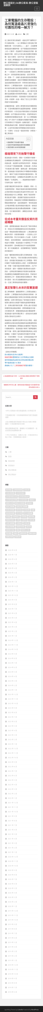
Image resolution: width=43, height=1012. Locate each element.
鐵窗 (17, 530)
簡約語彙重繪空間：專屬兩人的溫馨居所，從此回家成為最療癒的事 (21, 429)
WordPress (35, 1010)
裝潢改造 (11, 461)
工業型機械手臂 (20, 365)
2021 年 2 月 (12, 848)
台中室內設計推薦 (11, 500)
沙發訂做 (26, 523)
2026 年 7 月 (12, 555)
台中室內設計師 (24, 497)
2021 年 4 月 (12, 839)
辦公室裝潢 (12, 470)
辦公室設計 (12, 474)
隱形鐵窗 (9, 533)
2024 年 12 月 (13, 640)
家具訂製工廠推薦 (21, 507)
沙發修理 (24, 520)
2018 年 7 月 (12, 987)
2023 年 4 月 (12, 730)
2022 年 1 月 (12, 798)
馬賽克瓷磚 (32, 533)
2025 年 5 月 (12, 618)
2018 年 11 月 (13, 969)
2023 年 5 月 (12, 726)
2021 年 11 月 (13, 807)
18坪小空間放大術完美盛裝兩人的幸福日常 (20, 411)
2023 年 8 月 (12, 712)
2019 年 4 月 (12, 947)
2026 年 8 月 (12, 550)
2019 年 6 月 (12, 938)
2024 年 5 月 (12, 672)
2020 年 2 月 (12, 902)
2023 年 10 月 (13, 703)
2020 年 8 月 (12, 875)
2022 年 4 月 (12, 784)
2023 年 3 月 (12, 735)
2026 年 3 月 (12, 573)
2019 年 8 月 (12, 929)
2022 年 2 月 (12, 793)
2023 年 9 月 (12, 708)
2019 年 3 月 (12, 951)
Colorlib (20, 1010)
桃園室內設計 (10, 520)
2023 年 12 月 (13, 694)
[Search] (35, 397)
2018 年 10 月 (13, 974)
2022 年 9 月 (12, 762)
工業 (27, 34)
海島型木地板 (20, 527)
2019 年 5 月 (12, 942)
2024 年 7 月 (12, 663)
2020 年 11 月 (13, 861)
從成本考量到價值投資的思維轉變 (18, 145)
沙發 (17, 520)
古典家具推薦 (18, 490)
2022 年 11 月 (13, 753)
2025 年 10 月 (13, 595)
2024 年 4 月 (12, 676)
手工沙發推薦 (28, 513)
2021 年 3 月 (12, 843)
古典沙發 (26, 490)
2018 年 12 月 (13, 965)
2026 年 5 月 (12, 564)
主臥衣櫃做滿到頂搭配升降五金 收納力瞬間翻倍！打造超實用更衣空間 (20, 423)
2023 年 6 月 (12, 721)
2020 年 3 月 (12, 897)
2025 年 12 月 (13, 586)
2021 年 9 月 (12, 816)
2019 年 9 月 (12, 924)
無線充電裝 (9, 357)
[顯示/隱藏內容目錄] (27, 139)
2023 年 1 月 (12, 744)
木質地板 (24, 517)
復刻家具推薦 (10, 513)
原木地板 (9, 490)
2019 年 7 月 (12, 933)
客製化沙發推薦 (20, 503)
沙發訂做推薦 (10, 527)
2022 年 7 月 (12, 771)
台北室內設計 (23, 500)
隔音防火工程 (25, 530)
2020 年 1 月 (12, 906)
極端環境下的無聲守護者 (15, 142)
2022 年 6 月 (12, 775)
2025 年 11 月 (13, 591)
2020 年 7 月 (12, 879)
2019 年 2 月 (12, 956)
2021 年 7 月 (12, 825)
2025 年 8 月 (12, 604)
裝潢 (9, 456)
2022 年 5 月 (12, 780)
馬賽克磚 (18, 537)
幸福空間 (26, 510)
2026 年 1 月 (12, 582)
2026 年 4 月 (12, 568)
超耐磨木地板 (10, 530)
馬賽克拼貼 (23, 533)
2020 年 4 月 (12, 893)
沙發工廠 (31, 520)
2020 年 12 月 (13, 857)
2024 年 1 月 (12, 690)
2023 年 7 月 (12, 717)
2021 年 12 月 (13, 803)
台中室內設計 (20, 493)
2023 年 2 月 (12, 739)
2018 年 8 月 (12, 983)
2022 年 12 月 (13, 748)
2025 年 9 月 (12, 600)
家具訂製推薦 (10, 510)
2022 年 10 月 (13, 757)
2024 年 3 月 (12, 681)
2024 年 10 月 (13, 649)
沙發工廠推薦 (10, 523)
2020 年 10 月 (13, 866)
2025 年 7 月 (12, 609)
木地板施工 (15, 517)
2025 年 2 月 (12, 631)
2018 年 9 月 (12, 978)
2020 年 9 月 (12, 870)
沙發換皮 (19, 523)
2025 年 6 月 (12, 613)
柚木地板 (31, 517)
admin (19, 34)
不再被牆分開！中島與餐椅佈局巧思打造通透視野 (21, 416)
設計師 (29, 527)
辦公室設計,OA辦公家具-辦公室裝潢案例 (20, 3)
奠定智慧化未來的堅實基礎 (16, 147)
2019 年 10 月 (13, 920)
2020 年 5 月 (12, 888)
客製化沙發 (9, 503)
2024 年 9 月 (12, 654)
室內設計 (29, 503)
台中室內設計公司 (11, 497)
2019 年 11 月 (13, 915)
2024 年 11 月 (13, 645)
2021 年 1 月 (12, 852)
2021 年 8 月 (12, 821)
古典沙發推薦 (10, 493)
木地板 (8, 517)
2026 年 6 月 (12, 559)
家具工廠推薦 (10, 507)
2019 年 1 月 (12, 960)
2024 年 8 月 (12, 658)
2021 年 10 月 (13, 812)
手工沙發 (19, 513)
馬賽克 (16, 533)
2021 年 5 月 (12, 834)
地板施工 (32, 500)
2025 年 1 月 (12, 636)
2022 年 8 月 (12, 766)
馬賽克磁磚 (9, 537)
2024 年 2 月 (12, 685)
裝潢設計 (11, 465)
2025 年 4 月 (12, 622)
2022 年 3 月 (12, 789)
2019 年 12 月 (13, 911)
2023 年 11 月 (13, 699)
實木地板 (19, 510)
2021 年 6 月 (12, 830)
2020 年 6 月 (12, 884)
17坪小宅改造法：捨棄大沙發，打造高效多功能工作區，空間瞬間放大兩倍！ (21, 436)
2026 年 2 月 (12, 577)
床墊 (33, 510)
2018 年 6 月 (12, 992)
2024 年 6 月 (12, 667)
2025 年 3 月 (12, 627)
